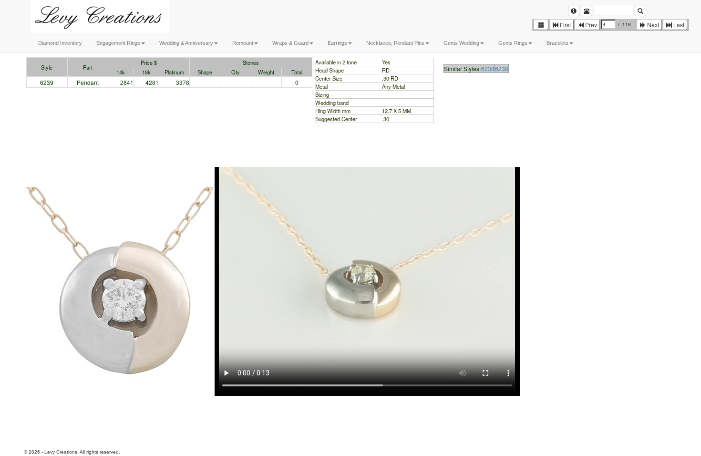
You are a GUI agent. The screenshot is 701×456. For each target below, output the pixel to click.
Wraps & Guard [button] (290, 43)
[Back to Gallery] (541, 25)
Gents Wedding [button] (461, 43)
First (564, 25)
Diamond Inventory (60, 43)
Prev (590, 25)
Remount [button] (242, 43)
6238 (488, 68)
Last (678, 25)
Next (652, 25)
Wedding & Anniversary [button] (186, 43)
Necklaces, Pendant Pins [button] (395, 43)
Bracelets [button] (557, 43)
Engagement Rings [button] (118, 43)
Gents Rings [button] (512, 43)
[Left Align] (573, 11)
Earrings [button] (337, 43)
